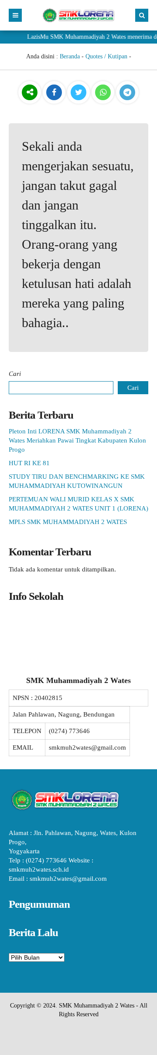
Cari (15, 373)
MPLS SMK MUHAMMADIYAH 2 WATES (68, 521)
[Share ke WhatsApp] (103, 93)
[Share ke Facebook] (55, 93)
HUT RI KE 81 (29, 463)
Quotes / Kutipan (106, 56)
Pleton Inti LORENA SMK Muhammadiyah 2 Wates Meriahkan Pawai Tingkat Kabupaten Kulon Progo (77, 440)
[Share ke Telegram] (127, 93)
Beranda (70, 56)
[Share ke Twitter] (79, 93)
